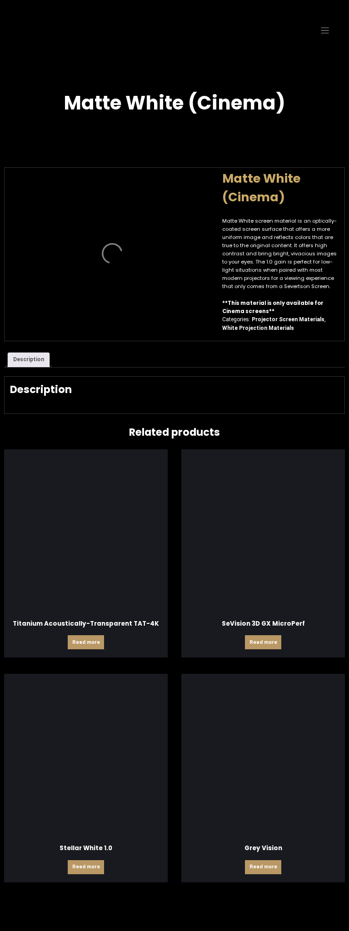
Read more (86, 642)
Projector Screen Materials (288, 319)
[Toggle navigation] (325, 30)
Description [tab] (28, 359)
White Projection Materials (258, 328)
